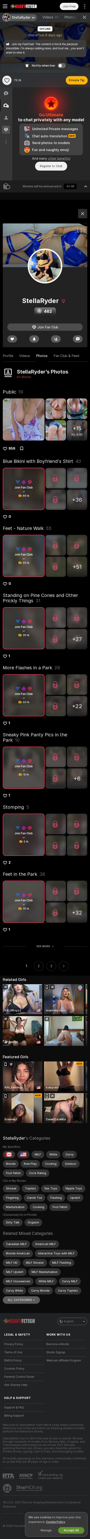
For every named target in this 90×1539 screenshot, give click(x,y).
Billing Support (14, 1415)
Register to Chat (51, 166)
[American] (23, 1154)
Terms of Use (13, 1352)
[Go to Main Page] (27, 6)
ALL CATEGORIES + (21, 1300)
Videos (50, 17)
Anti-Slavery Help (15, 1385)
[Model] (82, 213)
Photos (74, 17)
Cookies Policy (14, 1368)
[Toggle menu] (5, 6)
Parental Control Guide (19, 1376)
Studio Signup (55, 1352)
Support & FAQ (14, 1407)
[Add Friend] (56, 339)
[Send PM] (78, 339)
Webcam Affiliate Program (63, 1360)
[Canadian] (9, 1154)
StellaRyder (14, 1138)
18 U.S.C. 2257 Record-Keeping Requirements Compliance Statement (42, 1504)
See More (43, 946)
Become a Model (57, 1344)
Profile (8, 356)
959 (12, 448)
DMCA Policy (13, 1360)
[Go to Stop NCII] (29, 1488)
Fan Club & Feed (66, 356)
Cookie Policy (55, 1522)
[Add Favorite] (7, 80)
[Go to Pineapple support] (7, 1488)
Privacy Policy (13, 1344)
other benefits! (59, 158)
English (69, 1321)
